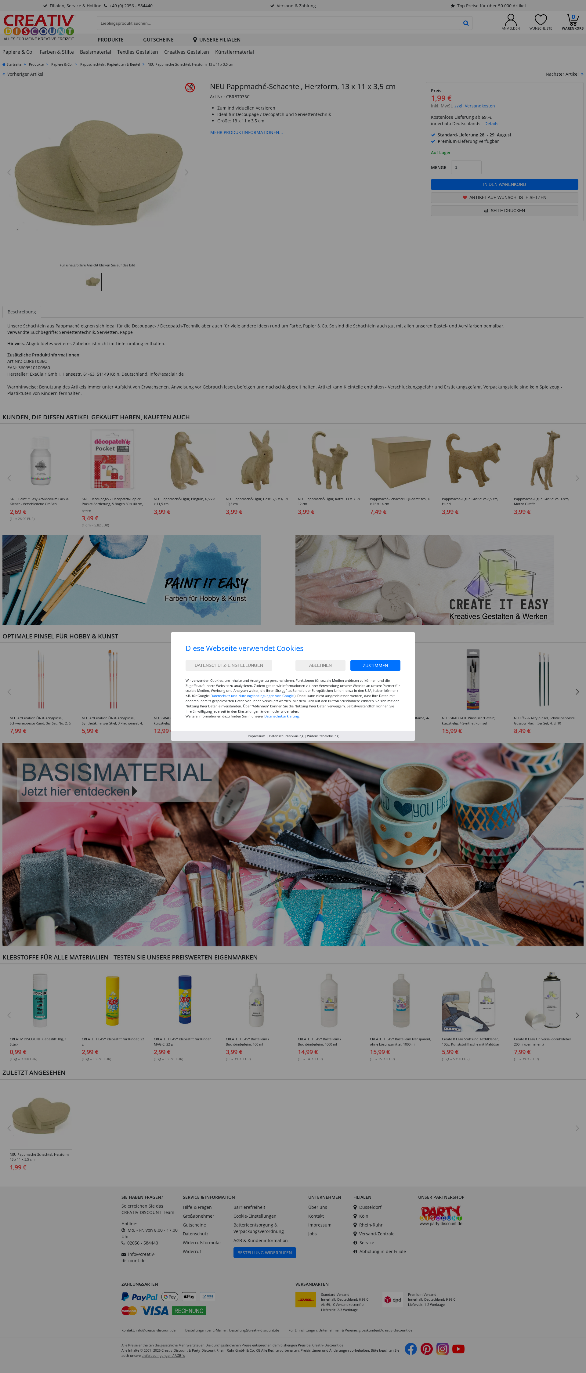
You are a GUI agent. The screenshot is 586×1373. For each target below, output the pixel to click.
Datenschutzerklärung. (282, 716)
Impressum (256, 736)
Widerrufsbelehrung (322, 736)
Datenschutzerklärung (286, 736)
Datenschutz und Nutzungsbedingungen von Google (252, 695)
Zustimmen (375, 665)
